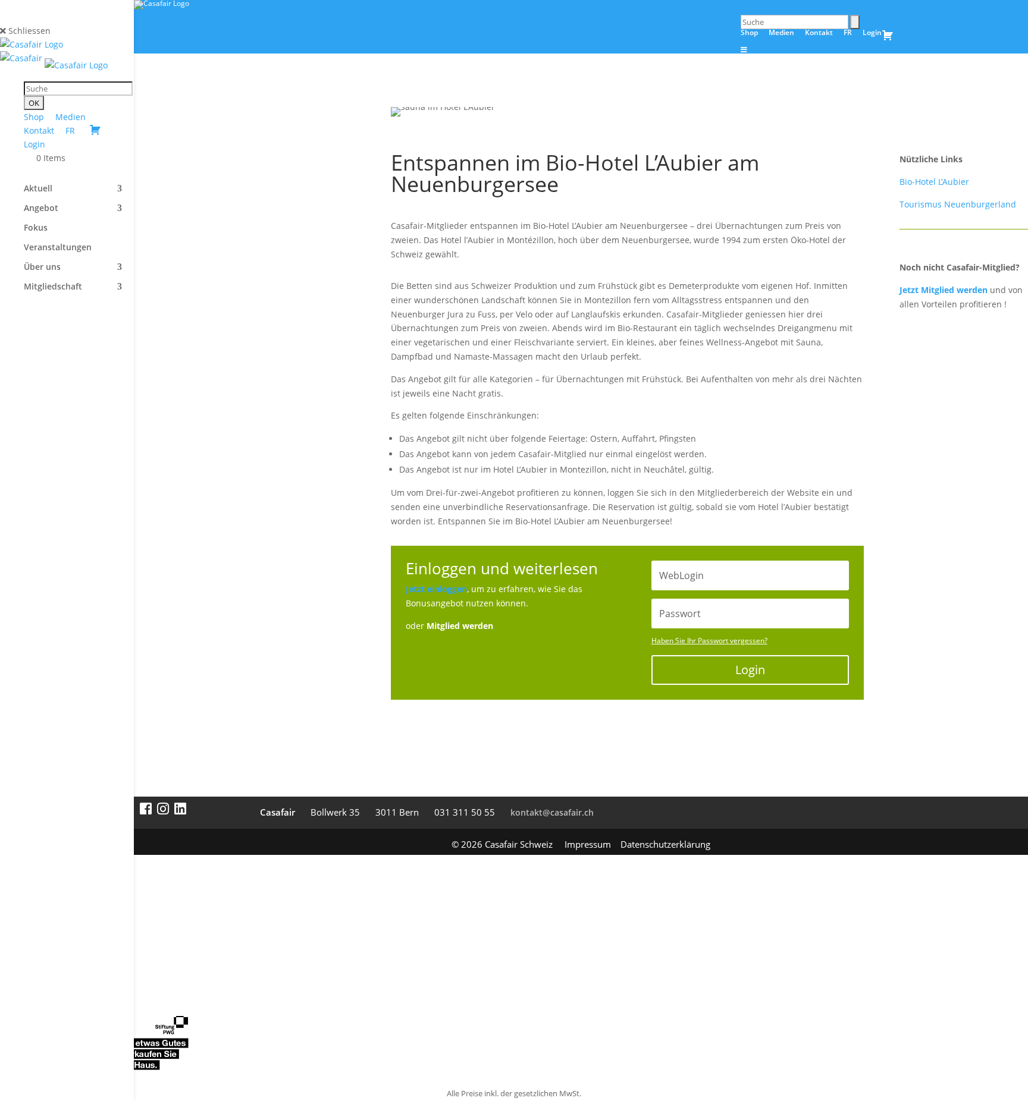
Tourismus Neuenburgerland (958, 204)
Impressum (588, 844)
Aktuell (38, 189)
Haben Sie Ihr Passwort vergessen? (709, 641)
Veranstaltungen (58, 248)
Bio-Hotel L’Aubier (934, 181)
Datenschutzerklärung (665, 844)
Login (34, 144)
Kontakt (39, 130)
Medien (70, 116)
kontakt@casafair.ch (552, 812)
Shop (34, 116)
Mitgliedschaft (53, 287)
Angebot (41, 208)
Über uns (42, 267)
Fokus (36, 228)
